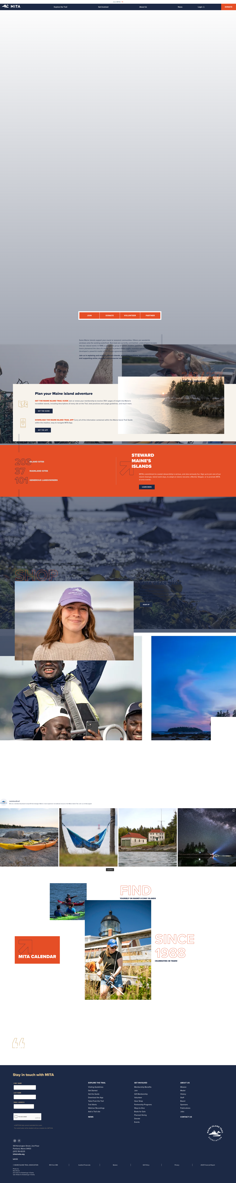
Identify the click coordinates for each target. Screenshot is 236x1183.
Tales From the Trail (96, 1101)
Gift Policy (146, 1165)
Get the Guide (93, 1094)
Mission (183, 1087)
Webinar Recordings (96, 1108)
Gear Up (146, 604)
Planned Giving (140, 1115)
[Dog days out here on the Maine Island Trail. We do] (88, 837)
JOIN (89, 315)
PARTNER (150, 315)
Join (136, 1090)
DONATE (228, 7)
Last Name (17, 1093)
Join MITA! (117, 2)
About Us (143, 7)
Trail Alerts (92, 1104)
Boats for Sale (140, 1111)
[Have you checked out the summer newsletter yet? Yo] (147, 837)
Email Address (19, 1102)
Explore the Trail (60, 7)
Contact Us (186, 1116)
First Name (18, 1083)
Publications (185, 1108)
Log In (15, 1158)
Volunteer (138, 1097)
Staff (182, 1097)
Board (182, 1101)
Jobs (182, 1111)
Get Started (92, 1090)
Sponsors (184, 1104)
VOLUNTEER (130, 315)
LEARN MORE (147, 487)
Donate (137, 1118)
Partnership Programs (143, 1104)
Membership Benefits (142, 1087)
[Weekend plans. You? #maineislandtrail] (29, 837)
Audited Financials (84, 1165)
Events (137, 1122)
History (183, 1094)
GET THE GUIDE (44, 411)
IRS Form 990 (53, 1165)
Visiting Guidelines (95, 1087)
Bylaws (115, 1165)
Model (182, 1090)
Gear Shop (138, 1101)
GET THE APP (43, 430)
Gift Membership (141, 1094)
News (180, 7)
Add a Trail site (94, 1111)
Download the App (95, 1097)
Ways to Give (139, 1108)
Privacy (177, 1165)
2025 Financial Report (208, 1165)
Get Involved (103, 7)
